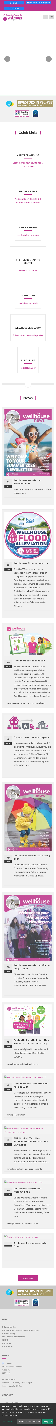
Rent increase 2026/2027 (29, 660)
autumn (28, 1223)
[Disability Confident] (22, 113)
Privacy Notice (9, 1327)
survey (35, 1064)
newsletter (18, 1223)
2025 (36, 1223)
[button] (6, 59)
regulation (18, 1169)
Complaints (13, 8)
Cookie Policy (8, 1333)
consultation (19, 1115)
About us (6, 1343)
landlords (29, 1169)
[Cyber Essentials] (35, 113)
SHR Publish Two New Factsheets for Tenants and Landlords (31, 1141)
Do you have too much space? (32, 737)
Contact (13, 2)
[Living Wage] (9, 103)
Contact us (7, 1346)
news (9, 1064)
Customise (7, 1421)
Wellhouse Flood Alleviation (31, 563)
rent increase (13, 703)
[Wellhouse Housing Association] (12, 17)
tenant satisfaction (22, 1064)
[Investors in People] (35, 103)
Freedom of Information (38, 2)
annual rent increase (30, 703)
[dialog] (28, 1414)
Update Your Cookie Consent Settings (20, 1330)
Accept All (47, 1421)
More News (28, 1278)
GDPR (5, 1340)
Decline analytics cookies (29, 1421)
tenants (38, 1169)
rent (43, 703)
